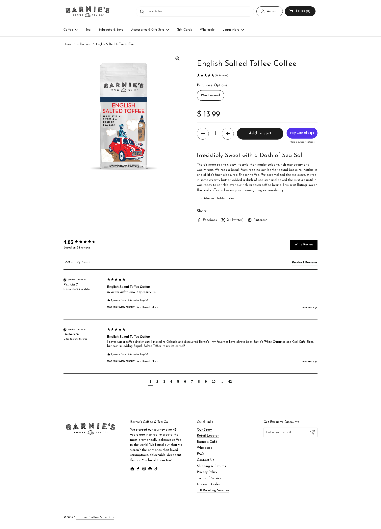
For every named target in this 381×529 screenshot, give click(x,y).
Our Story (204, 429)
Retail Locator (208, 435)
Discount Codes (208, 484)
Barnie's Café (207, 442)
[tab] (305, 263)
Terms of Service (209, 478)
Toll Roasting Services (213, 490)
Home (67, 44)
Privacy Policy (207, 472)
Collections (83, 44)
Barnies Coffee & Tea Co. (95, 517)
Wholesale (204, 447)
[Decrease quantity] (203, 134)
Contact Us (205, 460)
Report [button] (146, 307)
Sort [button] (67, 262)
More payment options (302, 142)
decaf (233, 198)
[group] (84, 242)
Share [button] (155, 307)
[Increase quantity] (228, 134)
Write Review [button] (303, 244)
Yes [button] (138, 307)
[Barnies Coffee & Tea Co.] (88, 11)
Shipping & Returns (211, 466)
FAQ (200, 454)
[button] (300, 11)
